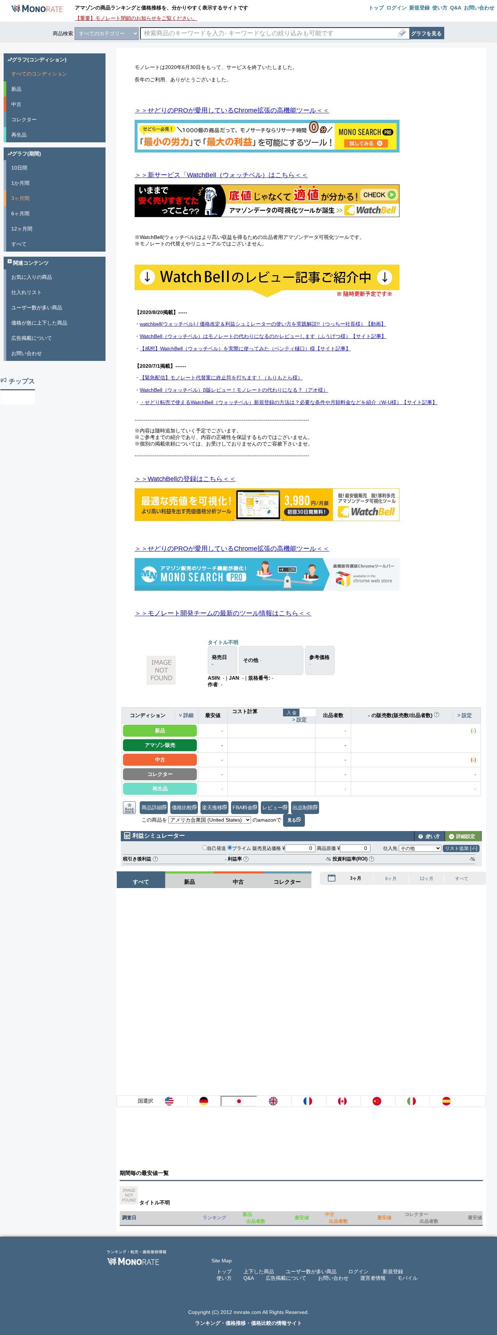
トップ (224, 1271)
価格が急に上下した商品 (39, 323)
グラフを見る (426, 33)
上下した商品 (258, 1271)
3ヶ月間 (20, 198)
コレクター (24, 119)
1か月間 (20, 183)
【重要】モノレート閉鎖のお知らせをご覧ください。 (136, 18)
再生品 (19, 135)
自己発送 (216, 848)
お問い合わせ (26, 353)
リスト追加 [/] (461, 848)
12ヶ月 (426, 878)
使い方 (224, 1278)
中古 (16, 104)
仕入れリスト (26, 292)
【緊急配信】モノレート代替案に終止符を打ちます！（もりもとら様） (221, 377)
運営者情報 (373, 1278)
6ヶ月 (391, 878)
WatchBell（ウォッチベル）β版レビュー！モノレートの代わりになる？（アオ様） (234, 390)
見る (291, 820)
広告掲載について (31, 338)
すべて (461, 878)
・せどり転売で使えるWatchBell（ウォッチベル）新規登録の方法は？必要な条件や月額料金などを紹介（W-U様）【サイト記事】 (288, 402)
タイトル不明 (223, 642)
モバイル (407, 1278)
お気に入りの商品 (31, 277)
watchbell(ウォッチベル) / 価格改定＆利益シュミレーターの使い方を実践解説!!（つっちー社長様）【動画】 (263, 324)
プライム (241, 848)
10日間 (19, 168)
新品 (16, 89)
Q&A (248, 1278)
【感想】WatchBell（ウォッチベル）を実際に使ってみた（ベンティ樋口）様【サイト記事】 (245, 348)
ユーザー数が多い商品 (36, 307)
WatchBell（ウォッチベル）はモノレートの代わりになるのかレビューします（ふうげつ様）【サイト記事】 (263, 336)
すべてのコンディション (39, 74)
